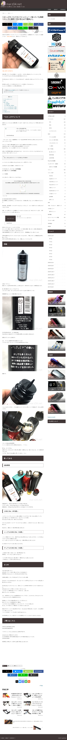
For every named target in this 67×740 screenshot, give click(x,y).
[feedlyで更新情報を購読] (26, 681)
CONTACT (12, 738)
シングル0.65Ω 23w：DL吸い (10, 107)
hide (11, 96)
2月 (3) (50, 256)
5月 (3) (50, 247)
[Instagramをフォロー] (23, 681)
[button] (33, 28)
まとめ (5, 110)
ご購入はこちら (6, 111)
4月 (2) (50, 250)
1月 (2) (50, 259)
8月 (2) (50, 238)
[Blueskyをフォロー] (20, 681)
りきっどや (11, 90)
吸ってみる (5, 102)
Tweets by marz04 (51, 417)
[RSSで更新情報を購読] (29, 681)
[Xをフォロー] (17, 681)
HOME (2, 738)
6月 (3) (50, 244)
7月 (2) (50, 241)
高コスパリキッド (19, 665)
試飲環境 (6, 103)
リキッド (5, 665)
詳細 (4, 100)
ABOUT (7, 738)
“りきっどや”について (7, 99)
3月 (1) (50, 253)
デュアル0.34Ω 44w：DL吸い (10, 108)
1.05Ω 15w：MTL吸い (9, 105)
